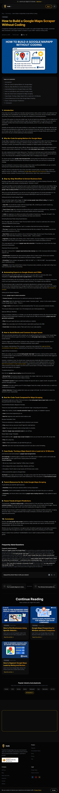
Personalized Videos (35, 750)
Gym (39, 689)
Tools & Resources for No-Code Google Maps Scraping (19, 98)
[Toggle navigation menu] (54, 6)
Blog (3, 13)
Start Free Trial (28, 724)
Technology (8, 13)
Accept (53, 790)
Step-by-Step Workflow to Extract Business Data (18, 86)
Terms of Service (35, 772)
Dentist (25, 689)
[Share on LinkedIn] (21, 34)
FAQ (32, 759)
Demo (32, 753)
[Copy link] (26, 35)
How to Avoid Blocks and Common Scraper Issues (18, 91)
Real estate (45, 689)
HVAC (12, 689)
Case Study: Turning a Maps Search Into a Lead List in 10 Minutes (22, 96)
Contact (3, 781)
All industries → (29, 692)
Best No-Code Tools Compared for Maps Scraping (18, 93)
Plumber (6, 689)
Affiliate (3, 783)
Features (33, 748)
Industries (4, 778)
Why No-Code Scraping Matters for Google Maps (18, 84)
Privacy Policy (34, 770)
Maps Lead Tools (5, 775)
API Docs (4, 770)
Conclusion (8, 103)
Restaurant (32, 689)
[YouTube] (36, 777)
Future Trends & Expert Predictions (14, 100)
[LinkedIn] (32, 777)
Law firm (52, 689)
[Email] (39, 777)
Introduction (8, 82)
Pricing (32, 756)
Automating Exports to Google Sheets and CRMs (18, 89)
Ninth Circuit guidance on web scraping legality (14, 363)
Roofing (18, 689)
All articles (29, 586)
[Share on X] (24, 34)
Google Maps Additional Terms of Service (35, 171)
